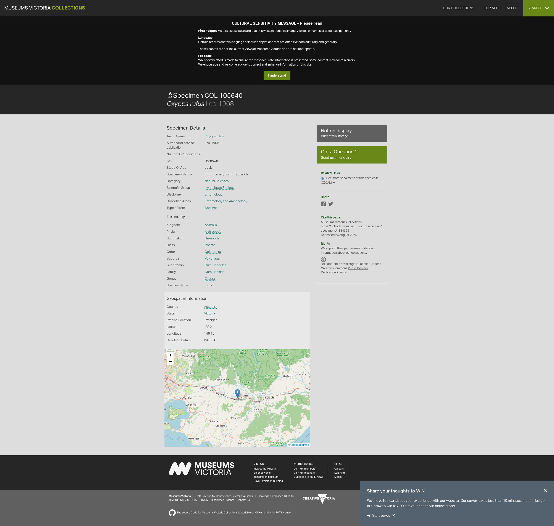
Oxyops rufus (214, 136)
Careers (339, 468)
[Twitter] (330, 204)
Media (337, 477)
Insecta (210, 245)
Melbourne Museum (265, 468)
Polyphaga (212, 258)
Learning (339, 472)
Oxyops (210, 278)
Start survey (381, 515)
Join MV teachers (304, 472)
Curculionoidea (215, 265)
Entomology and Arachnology (226, 201)
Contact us (243, 500)
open (345, 248)
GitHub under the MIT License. (273, 512)
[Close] (545, 491)
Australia (210, 306)
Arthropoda (213, 231)
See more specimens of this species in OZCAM (349, 180)
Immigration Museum (266, 477)
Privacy (204, 500)
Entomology (213, 194)
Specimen (212, 208)
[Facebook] (323, 204)
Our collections (458, 8)
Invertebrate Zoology (219, 187)
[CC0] (323, 259)
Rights (230, 500)
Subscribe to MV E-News (308, 477)
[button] (538, 8)
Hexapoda (212, 238)
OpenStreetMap (299, 444)
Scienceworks (262, 472)
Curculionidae (214, 272)
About (512, 8)
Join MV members (304, 468)
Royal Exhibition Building (268, 481)
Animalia (211, 225)
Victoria (209, 313)
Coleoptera (213, 251)
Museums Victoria (44, 8)
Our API (490, 8)
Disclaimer (217, 500)
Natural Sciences (217, 181)
